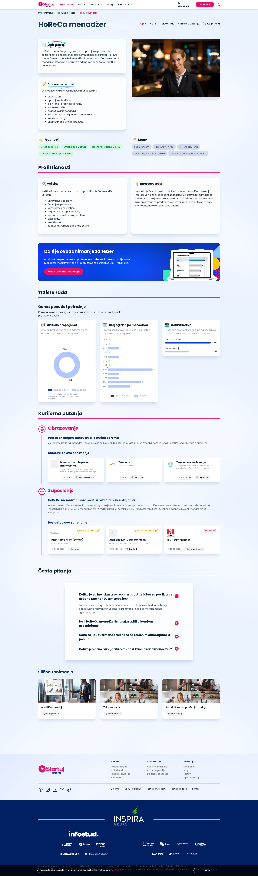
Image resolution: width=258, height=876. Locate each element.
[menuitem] (69, 4)
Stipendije (154, 761)
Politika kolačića (179, 788)
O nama (115, 788)
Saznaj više (116, 870)
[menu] (119, 4)
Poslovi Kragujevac (120, 773)
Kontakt (196, 788)
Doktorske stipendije (157, 773)
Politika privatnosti (156, 788)
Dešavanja (188, 766)
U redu (208, 870)
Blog (110, 4)
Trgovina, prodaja (66, 12)
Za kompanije (183, 4)
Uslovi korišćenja (133, 788)
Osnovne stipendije (157, 766)
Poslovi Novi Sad (119, 770)
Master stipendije (156, 770)
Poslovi (82, 4)
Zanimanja (66, 4)
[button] (129, 596)
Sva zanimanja (45, 12)
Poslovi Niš (116, 777)
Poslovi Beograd (119, 766)
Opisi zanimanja (191, 777)
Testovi (187, 773)
